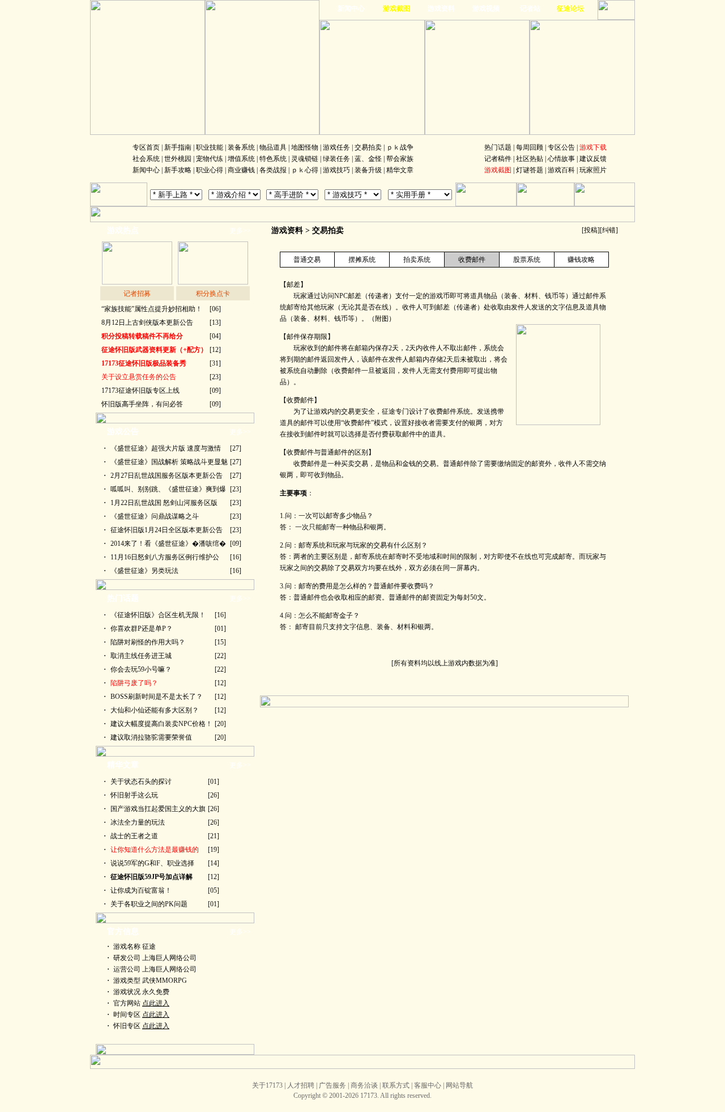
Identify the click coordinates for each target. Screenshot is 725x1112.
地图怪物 (304, 147)
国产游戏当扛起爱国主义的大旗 (158, 809)
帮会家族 (399, 159)
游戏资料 (441, 8)
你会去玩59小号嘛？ (141, 669)
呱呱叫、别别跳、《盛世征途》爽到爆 (168, 489)
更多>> (240, 231)
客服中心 (427, 1085)
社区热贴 (529, 159)
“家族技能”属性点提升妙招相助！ (151, 309)
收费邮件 (471, 260)
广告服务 (332, 1085)
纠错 (609, 230)
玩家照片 (593, 170)
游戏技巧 (336, 170)
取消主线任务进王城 (141, 656)
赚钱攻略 (581, 260)
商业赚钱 (241, 170)
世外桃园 (177, 159)
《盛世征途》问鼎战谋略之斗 (154, 516)
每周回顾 (529, 147)
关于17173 (267, 1085)
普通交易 (307, 260)
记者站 (530, 8)
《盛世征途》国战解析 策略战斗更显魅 (169, 462)
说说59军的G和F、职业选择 (152, 863)
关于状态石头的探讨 (141, 782)
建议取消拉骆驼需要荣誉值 (151, 737)
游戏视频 (486, 8)
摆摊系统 (362, 260)
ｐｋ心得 (304, 170)
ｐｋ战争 (399, 147)
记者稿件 (497, 159)
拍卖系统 (416, 260)
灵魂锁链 (304, 159)
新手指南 (177, 147)
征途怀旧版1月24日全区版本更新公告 (166, 530)
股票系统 (526, 260)
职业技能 (209, 147)
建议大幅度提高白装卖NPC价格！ (161, 724)
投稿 (591, 230)
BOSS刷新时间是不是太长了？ (156, 697)
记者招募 (137, 294)
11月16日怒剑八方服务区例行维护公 (164, 557)
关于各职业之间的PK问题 (148, 904)
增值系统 (241, 159)
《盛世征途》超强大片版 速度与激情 (165, 448)
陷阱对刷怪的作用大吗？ (147, 642)
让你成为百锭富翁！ (141, 890)
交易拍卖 (368, 147)
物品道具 (273, 147)
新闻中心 (351, 8)
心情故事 (561, 159)
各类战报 (273, 170)
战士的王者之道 (134, 836)
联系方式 (396, 1085)
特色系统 (273, 159)
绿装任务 (336, 159)
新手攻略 (177, 170)
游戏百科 (561, 170)
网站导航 (459, 1085)
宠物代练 (209, 159)
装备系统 (241, 147)
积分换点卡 (213, 294)
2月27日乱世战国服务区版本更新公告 (166, 475)
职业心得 (209, 170)
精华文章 (399, 170)
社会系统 (146, 159)
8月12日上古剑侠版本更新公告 (147, 322)
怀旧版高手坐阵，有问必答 (142, 404)
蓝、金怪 (368, 159)
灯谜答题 (529, 170)
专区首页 (146, 147)
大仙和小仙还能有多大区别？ (154, 710)
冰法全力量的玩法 (137, 822)
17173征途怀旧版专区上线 (140, 390)
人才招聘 (300, 1085)
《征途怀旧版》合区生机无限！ (158, 615)
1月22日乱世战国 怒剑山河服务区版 (164, 503)
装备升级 (368, 170)
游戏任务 (336, 147)
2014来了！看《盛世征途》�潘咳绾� (168, 543)
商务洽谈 (364, 1085)
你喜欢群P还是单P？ (141, 629)
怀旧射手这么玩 (134, 795)
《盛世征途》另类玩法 (144, 571)
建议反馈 (593, 159)
